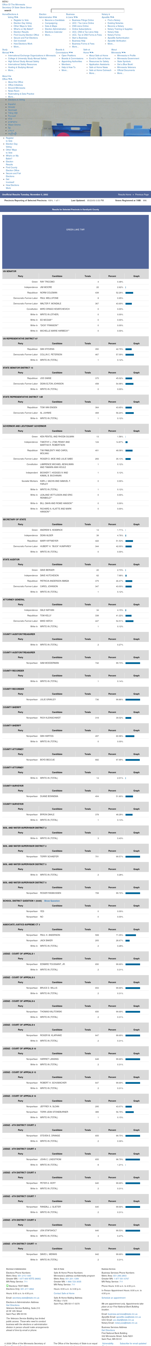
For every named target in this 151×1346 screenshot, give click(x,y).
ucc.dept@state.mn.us (123, 1319)
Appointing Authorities (72, 61)
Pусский (12, 115)
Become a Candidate (55, 20)
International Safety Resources (22, 64)
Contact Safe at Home (64, 1293)
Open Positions (69, 55)
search (7, 10)
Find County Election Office (26, 34)
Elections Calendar (54, 31)
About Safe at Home (98, 55)
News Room (13, 90)
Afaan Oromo (14, 124)
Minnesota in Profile (126, 55)
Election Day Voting (23, 23)
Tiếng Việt (13, 112)
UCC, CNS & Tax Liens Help (85, 31)
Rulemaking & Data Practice (21, 93)
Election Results (21, 31)
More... (17, 46)
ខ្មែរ (9, 127)
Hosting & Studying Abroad (20, 67)
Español (12, 104)
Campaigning (51, 23)
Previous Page (142, 194)
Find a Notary (114, 20)
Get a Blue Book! (125, 64)
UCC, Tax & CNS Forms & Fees (87, 34)
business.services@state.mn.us (122, 1313)
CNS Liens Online (80, 25)
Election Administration (45, 16)
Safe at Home (86, 51)
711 (26, 1281)
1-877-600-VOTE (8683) (29, 1278)
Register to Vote (21, 20)
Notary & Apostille (106, 16)
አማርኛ (11, 130)
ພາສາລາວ (12, 121)
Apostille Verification (117, 40)
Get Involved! (20, 40)
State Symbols (124, 61)
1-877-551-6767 (121, 1278)
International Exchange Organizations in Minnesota (32, 55)
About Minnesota (116, 51)
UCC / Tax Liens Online (83, 23)
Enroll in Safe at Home (99, 58)
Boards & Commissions (62, 51)
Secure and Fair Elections (26, 37)
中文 (10, 118)
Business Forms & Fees (83, 43)
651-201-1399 (72, 1278)
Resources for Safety (99, 61)
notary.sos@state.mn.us (125, 1322)
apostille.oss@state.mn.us (128, 1316)
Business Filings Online (83, 20)
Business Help (78, 40)
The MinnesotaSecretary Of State (17, 6)
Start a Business (79, 37)
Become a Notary (116, 25)
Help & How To (69, 67)
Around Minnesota (16, 87)
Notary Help (113, 31)
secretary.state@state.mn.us (25, 1297)
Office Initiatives (15, 84)
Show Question (52, 900)
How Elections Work (23, 43)
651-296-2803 (120, 1275)
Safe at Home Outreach (100, 70)
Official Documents (126, 70)
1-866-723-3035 (73, 1281)
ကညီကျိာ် (12, 133)
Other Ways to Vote (23, 25)
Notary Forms (114, 34)
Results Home (124, 194)
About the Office (6, 77)
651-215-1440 (24, 1275)
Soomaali (12, 109)
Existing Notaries (115, 23)
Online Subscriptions (81, 28)
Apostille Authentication (118, 37)
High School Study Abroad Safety (23, 61)
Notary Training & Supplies (120, 28)
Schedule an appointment (113, 1297)
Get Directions (12, 1305)
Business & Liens (70, 16)
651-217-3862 (27, 1288)
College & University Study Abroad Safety (27, 58)
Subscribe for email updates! (133, 1343)
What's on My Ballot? (23, 28)
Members (66, 64)
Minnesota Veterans (126, 67)
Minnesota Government (128, 58)
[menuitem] (23, 30)
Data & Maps (51, 25)
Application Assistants (99, 64)
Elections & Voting (13, 16)
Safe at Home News (98, 67)
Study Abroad (5, 51)
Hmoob (11, 106)
